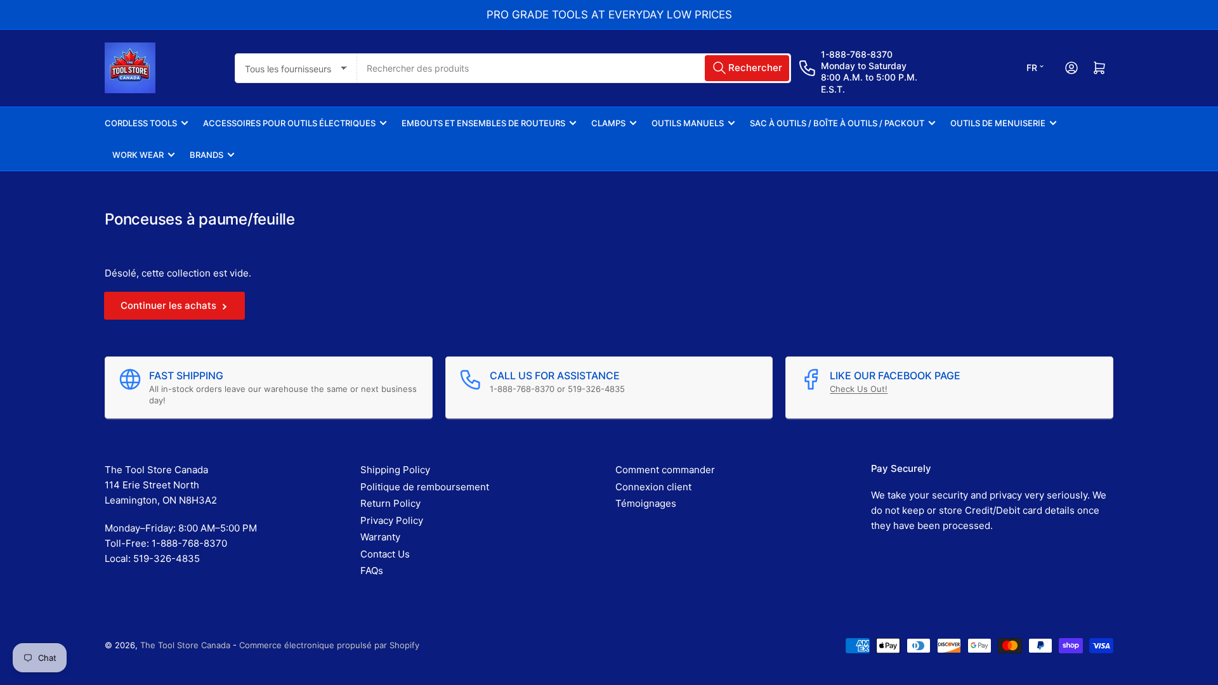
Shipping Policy (395, 470)
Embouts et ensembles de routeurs (483, 123)
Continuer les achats (168, 305)
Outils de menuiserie (997, 123)
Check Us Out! (858, 389)
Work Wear (138, 155)
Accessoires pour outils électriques (289, 123)
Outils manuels (688, 123)
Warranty (380, 537)
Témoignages (645, 503)
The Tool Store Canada (185, 645)
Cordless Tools (141, 123)
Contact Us (385, 554)
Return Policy (390, 503)
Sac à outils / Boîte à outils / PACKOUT (837, 123)
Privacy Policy (391, 520)
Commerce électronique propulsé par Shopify (329, 645)
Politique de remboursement (424, 487)
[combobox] (573, 68)
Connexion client (653, 487)
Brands (206, 155)
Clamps (608, 123)
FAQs (371, 570)
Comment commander (665, 470)
